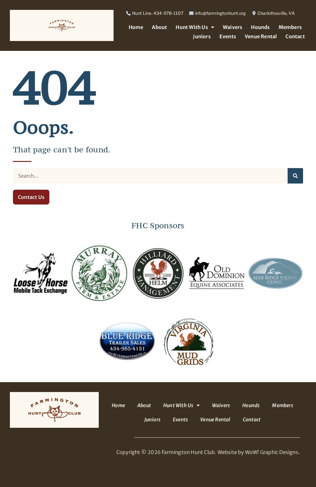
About (159, 27)
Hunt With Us (192, 27)
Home (136, 27)
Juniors (201, 36)
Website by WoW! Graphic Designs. (259, 452)
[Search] (295, 176)
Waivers (232, 27)
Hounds (260, 27)
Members (290, 27)
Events (227, 36)
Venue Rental (261, 36)
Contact (295, 36)
